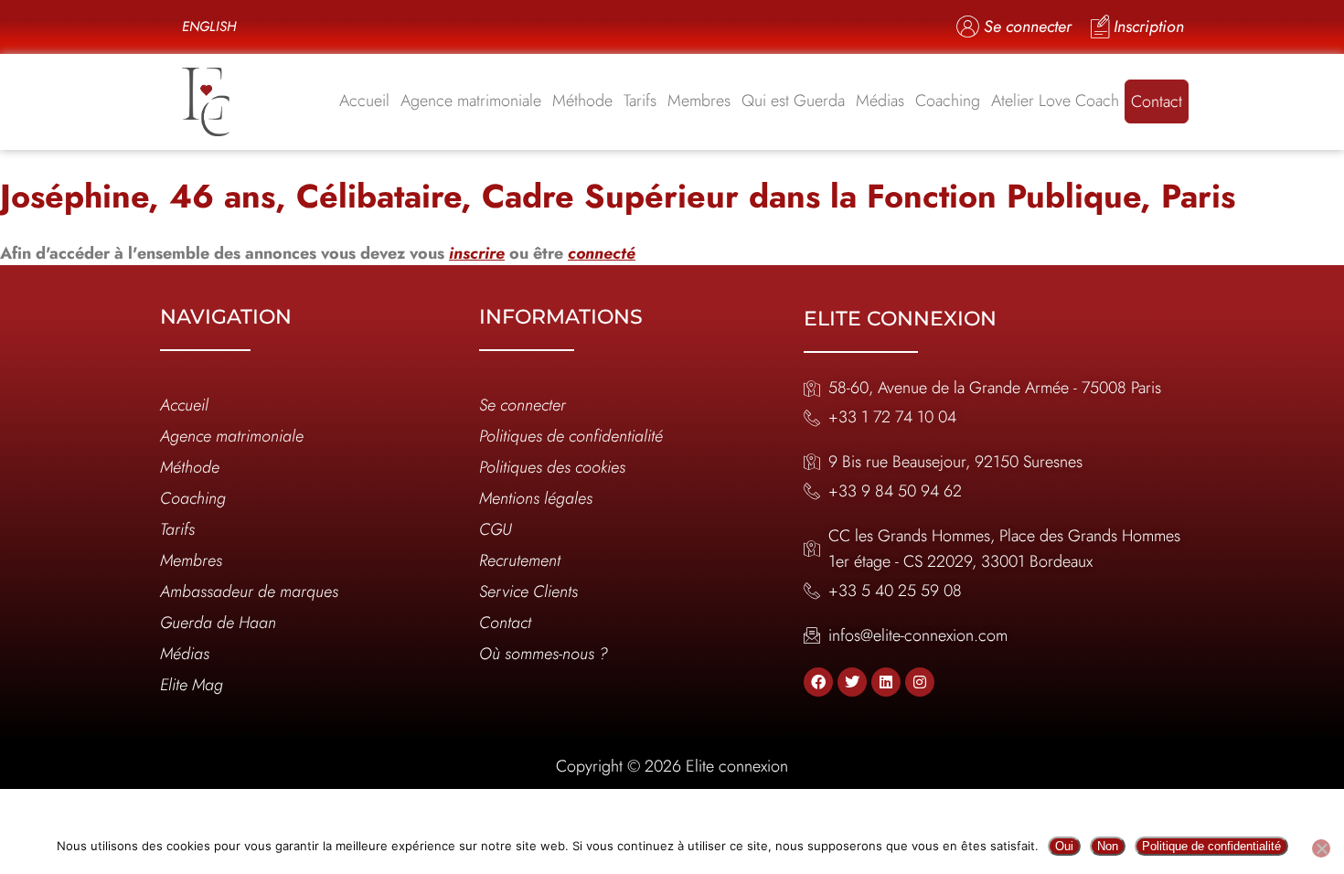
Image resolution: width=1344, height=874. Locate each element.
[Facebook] (818, 682)
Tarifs (640, 100)
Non (1107, 846)
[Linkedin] (886, 682)
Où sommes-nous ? (543, 654)
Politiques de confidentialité (571, 436)
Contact (1156, 101)
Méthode (582, 100)
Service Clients (528, 591)
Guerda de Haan (218, 622)
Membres (699, 100)
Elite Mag (191, 685)
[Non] (1321, 848)
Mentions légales (535, 498)
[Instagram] (919, 682)
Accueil (364, 100)
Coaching (947, 100)
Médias (880, 100)
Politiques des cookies (552, 467)
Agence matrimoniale (470, 100)
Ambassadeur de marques (249, 591)
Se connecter (522, 405)
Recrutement (519, 560)
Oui (1064, 846)
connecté (601, 253)
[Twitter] (852, 682)
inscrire (477, 253)
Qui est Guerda (793, 100)
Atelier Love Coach (1055, 100)
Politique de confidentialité (1211, 846)
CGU (495, 529)
